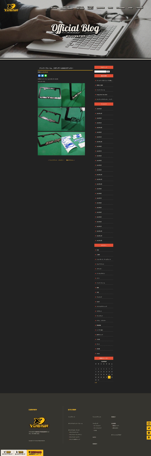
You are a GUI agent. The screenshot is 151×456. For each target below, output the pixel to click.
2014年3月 (99, 165)
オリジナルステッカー (74, 432)
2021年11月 (99, 113)
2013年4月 (99, 212)
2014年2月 (99, 170)
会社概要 (139, 8)
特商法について (115, 425)
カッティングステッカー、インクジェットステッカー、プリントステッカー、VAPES (105, 99)
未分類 (98, 349)
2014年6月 (99, 156)
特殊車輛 (99, 325)
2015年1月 (99, 137)
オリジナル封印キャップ (75, 439)
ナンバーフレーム (101, 90)
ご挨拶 (98, 254)
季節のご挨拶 (100, 85)
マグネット (99, 311)
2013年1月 (99, 226)
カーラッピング (97, 425)
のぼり (98, 301)
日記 (98, 250)
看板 (98, 287)
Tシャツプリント (90, 8)
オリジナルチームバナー (75, 437)
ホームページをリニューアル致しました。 (105, 80)
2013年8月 (99, 193)
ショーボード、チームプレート (104, 259)
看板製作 (121, 8)
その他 (98, 339)
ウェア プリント (100, 264)
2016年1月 (99, 123)
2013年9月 (99, 188)
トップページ (53, 8)
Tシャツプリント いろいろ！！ (56, 160)
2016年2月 (99, 118)
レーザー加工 (100, 330)
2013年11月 (99, 179)
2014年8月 (99, 146)
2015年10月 (99, 127)
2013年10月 (99, 184)
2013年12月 (99, 174)
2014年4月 (99, 160)
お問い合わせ (115, 428)
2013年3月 (99, 217)
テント (98, 344)
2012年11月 (99, 236)
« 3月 (95, 382)
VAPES (110, 8)
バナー (98, 278)
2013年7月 (99, 198)
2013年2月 (99, 221)
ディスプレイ (100, 316)
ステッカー (99, 269)
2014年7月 (99, 151)
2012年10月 (99, 240)
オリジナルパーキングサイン (76, 434)
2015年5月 (99, 132)
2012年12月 (99, 231)
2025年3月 (99, 108)
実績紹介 (130, 8)
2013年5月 (99, 207)
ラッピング (100, 8)
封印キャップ (100, 334)
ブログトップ (104, 67)
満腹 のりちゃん (70, 160)
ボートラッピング (97, 428)
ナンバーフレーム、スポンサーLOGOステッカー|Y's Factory (16, 56)
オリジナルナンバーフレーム (67, 8)
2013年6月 (99, 203)
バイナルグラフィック (102, 306)
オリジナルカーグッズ (80, 8)
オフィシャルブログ (116, 435)
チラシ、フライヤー (101, 320)
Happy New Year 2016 (102, 94)
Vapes (98, 353)
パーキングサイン (101, 273)
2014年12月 (99, 141)
